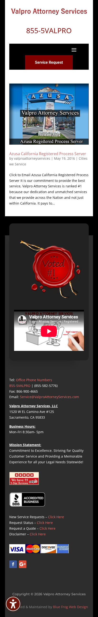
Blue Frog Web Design (70, 607)
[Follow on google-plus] (22, 564)
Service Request (49, 62)
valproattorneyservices (32, 158)
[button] (74, 49)
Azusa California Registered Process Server (47, 153)
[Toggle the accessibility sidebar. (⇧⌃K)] (13, 604)
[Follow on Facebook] (13, 564)
